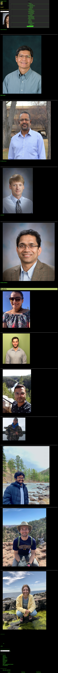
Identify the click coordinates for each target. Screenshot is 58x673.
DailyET (30, 3)
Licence (31, 14)
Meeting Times (31, 23)
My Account (5, 659)
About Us (30, 20)
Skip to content (3, 1)
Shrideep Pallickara (3, 282)
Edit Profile (5, 661)
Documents (30, 15)
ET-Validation (31, 12)
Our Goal (31, 4)
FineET (2, 7)
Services (31, 6)
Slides (31, 24)
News (30, 19)
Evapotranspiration (31, 5)
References (31, 25)
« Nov (1, 646)
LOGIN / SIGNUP (30, 26)
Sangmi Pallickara (3, 29)
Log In (4, 663)
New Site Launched (6, 670)
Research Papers (31, 18)
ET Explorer (31, 10)
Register (4, 662)
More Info (30, 22)
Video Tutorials (31, 17)
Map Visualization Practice (8, 664)
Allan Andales (2, 95)
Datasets (31, 7)
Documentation (31, 16)
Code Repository (31, 11)
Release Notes (31, 13)
